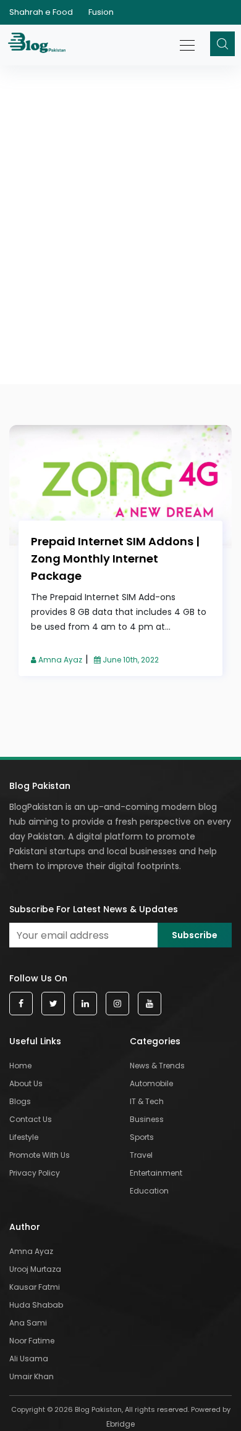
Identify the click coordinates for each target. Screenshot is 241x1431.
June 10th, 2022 (130, 659)
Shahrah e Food (41, 12)
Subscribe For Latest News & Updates (93, 909)
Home (20, 1065)
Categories (155, 1041)
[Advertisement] (120, 171)
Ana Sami (28, 1323)
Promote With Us (39, 1155)
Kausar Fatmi (34, 1287)
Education (149, 1191)
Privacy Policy (34, 1173)
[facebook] (21, 1004)
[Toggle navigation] (188, 39)
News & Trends (157, 1065)
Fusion (101, 12)
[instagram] (117, 1004)
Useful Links (35, 1041)
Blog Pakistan (39, 786)
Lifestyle (23, 1137)
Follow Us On (38, 978)
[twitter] (53, 1004)
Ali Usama (28, 1358)
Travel (141, 1155)
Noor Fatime (31, 1340)
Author (24, 1227)
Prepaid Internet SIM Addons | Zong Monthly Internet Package (115, 559)
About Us (26, 1083)
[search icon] (222, 43)
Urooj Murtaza (35, 1269)
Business (147, 1119)
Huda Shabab (36, 1305)
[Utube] (149, 1004)
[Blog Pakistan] (38, 45)
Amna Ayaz (59, 659)
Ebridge (120, 1424)
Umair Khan (31, 1376)
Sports (142, 1137)
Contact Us (30, 1119)
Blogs (20, 1101)
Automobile (151, 1083)
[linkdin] (85, 1004)
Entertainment (156, 1173)
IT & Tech (147, 1101)
